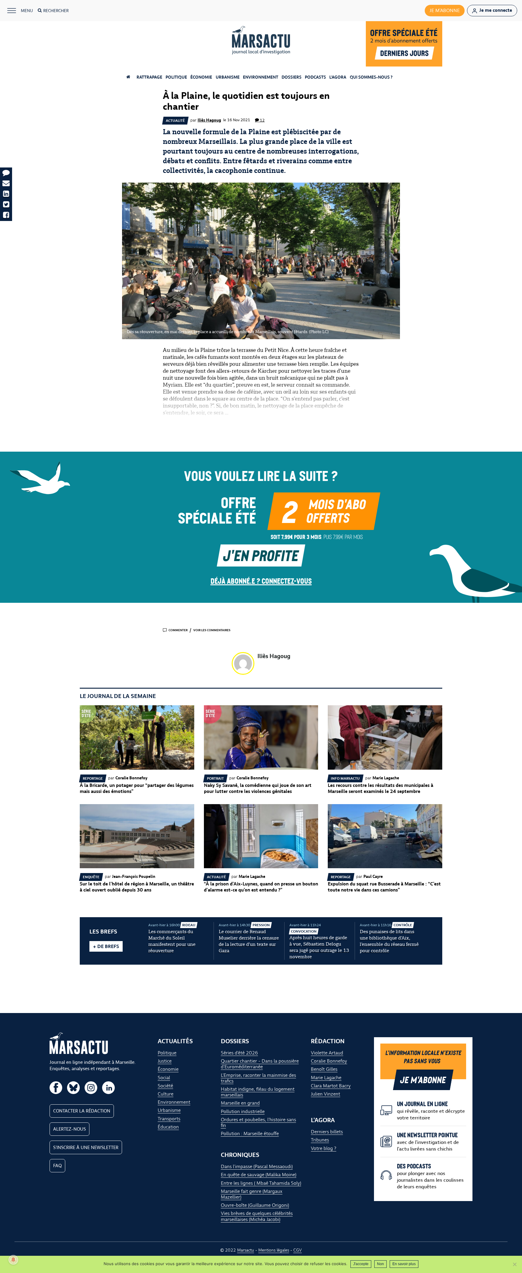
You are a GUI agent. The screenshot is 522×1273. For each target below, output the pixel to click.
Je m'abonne (445, 10)
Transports (169, 1118)
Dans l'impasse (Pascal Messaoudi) (257, 1167)
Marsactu (245, 1250)
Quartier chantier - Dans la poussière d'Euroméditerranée (260, 1064)
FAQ (57, 1166)
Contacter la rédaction (81, 1111)
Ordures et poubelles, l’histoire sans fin (258, 1122)
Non (380, 1264)
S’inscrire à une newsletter (85, 1148)
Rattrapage (149, 77)
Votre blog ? (323, 1148)
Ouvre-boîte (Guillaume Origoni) (255, 1205)
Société (165, 1086)
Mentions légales (273, 1250)
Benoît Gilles (324, 1069)
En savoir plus (404, 1264)
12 (262, 120)
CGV (297, 1250)
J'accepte (361, 1264)
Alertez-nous (69, 1129)
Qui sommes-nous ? (371, 77)
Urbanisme (228, 77)
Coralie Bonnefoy (329, 1061)
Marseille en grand (240, 1103)
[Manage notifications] (13, 1260)
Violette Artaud (327, 1053)
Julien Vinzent (325, 1094)
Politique (176, 77)
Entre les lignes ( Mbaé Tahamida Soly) (261, 1183)
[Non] (514, 1264)
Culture (165, 1094)
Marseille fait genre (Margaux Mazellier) (251, 1194)
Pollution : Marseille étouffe (250, 1134)
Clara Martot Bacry (331, 1086)
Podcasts (315, 77)
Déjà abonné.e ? (261, 581)
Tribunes (320, 1140)
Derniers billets (327, 1132)
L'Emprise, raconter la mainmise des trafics (258, 1078)
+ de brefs (106, 946)
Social (164, 1077)
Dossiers (291, 77)
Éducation (168, 1127)
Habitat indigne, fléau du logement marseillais (258, 1092)
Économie (201, 77)
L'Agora (337, 77)
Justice (165, 1061)
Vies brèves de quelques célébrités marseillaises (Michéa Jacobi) (257, 1216)
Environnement (260, 77)
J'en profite (261, 555)
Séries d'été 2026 (239, 1053)
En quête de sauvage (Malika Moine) (258, 1175)
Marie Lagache (326, 1077)
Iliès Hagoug (209, 120)
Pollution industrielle (243, 1111)
